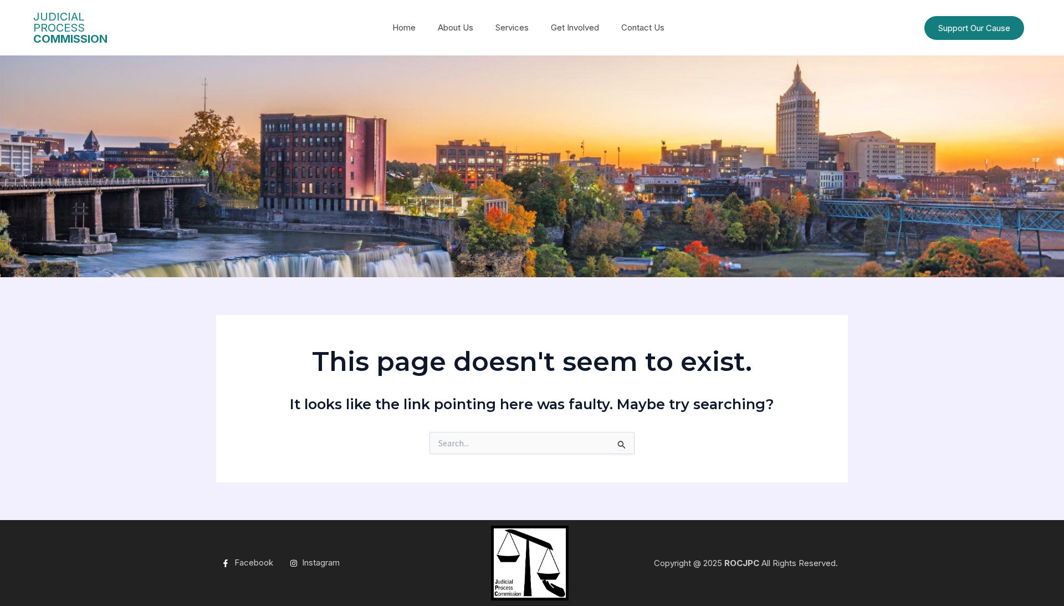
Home (404, 27)
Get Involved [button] (575, 27)
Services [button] (512, 27)
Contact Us (642, 27)
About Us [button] (455, 27)
